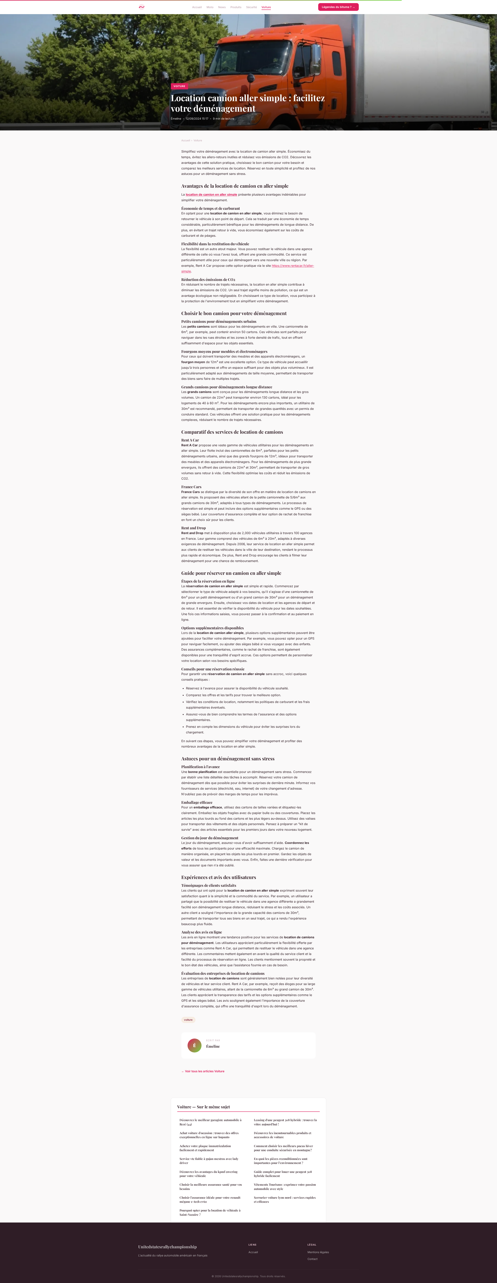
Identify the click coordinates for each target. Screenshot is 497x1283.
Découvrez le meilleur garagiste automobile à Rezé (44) (211, 1122)
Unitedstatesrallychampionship (167, 1246)
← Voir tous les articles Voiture (202, 1071)
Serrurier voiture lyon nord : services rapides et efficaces (285, 1200)
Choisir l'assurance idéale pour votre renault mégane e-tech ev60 (210, 1200)
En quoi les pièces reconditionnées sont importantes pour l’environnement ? (280, 1161)
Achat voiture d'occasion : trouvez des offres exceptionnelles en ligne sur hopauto (209, 1135)
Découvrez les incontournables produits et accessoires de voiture (282, 1135)
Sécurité (251, 7)
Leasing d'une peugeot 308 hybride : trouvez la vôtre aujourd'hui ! (285, 1122)
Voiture (266, 7)
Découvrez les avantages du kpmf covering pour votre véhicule (208, 1174)
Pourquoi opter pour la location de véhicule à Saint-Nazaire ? (210, 1212)
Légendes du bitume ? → (338, 7)
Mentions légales (318, 1252)
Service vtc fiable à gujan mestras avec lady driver (209, 1161)
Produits (236, 7)
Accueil (197, 7)
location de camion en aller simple (211, 194)
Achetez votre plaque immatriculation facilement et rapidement (205, 1148)
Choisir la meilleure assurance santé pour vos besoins (211, 1187)
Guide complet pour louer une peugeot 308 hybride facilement (283, 1174)
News (222, 7)
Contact (313, 1259)
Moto (210, 7)
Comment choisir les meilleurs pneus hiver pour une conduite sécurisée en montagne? (283, 1148)
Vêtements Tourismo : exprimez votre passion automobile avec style (285, 1187)
